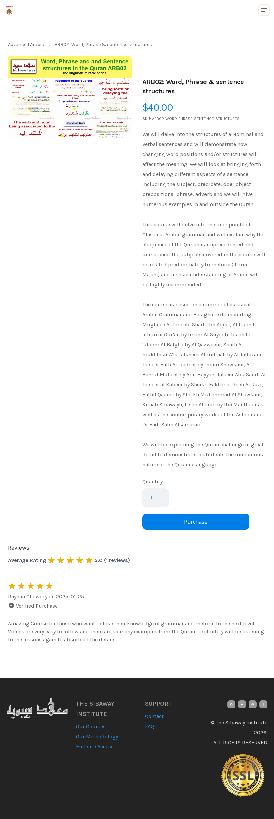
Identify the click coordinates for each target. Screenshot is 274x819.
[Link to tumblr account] (263, 704)
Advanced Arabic (26, 44)
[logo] (9, 10)
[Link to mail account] (242, 704)
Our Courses (91, 726)
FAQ (149, 726)
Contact (154, 716)
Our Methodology (97, 736)
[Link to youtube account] (253, 704)
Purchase (196, 521)
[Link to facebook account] (231, 704)
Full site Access (95, 746)
